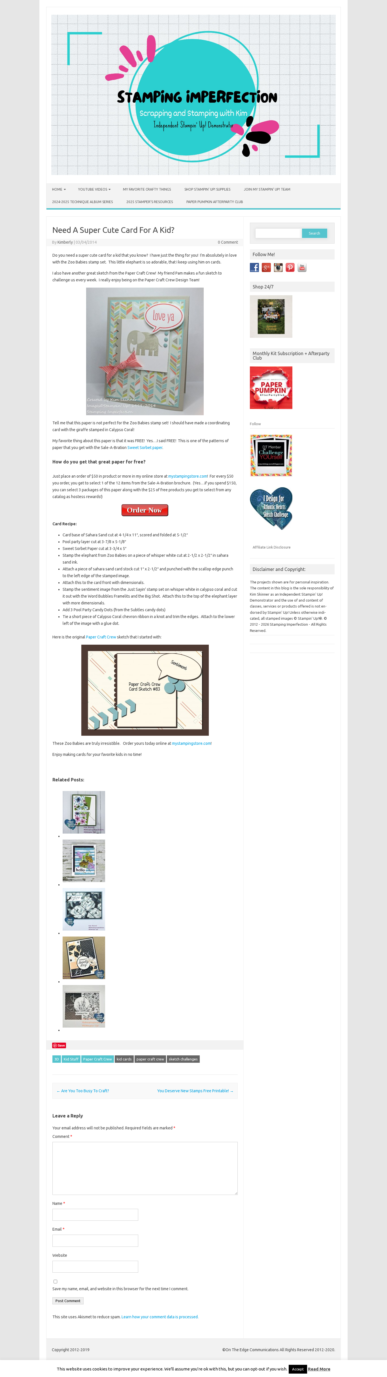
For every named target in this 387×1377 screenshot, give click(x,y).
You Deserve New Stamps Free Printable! (195, 1091)
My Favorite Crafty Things (147, 189)
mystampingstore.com (187, 476)
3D (56, 1059)
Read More (319, 1369)
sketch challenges (183, 1059)
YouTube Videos (92, 189)
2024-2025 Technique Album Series (82, 202)
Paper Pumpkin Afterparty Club (214, 202)
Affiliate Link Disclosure (272, 547)
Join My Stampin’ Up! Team (267, 189)
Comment (62, 1136)
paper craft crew (150, 1059)
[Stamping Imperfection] (193, 173)
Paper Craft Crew (101, 637)
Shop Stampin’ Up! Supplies (207, 189)
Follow (255, 424)
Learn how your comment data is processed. (160, 1317)
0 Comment (228, 242)
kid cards (124, 1059)
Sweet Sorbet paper (144, 447)
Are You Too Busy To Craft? (82, 1091)
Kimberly (65, 242)
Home (57, 189)
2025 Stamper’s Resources (149, 202)
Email (58, 1229)
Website (59, 1255)
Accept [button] (298, 1369)
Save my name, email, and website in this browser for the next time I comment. (120, 1289)
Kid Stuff (71, 1059)
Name (58, 1203)
